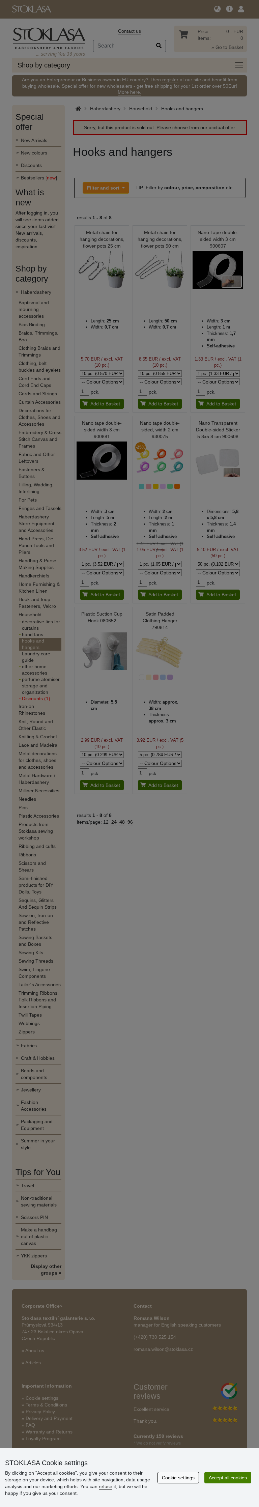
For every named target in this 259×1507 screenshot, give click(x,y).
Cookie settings (178, 1477)
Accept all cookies (228, 1477)
